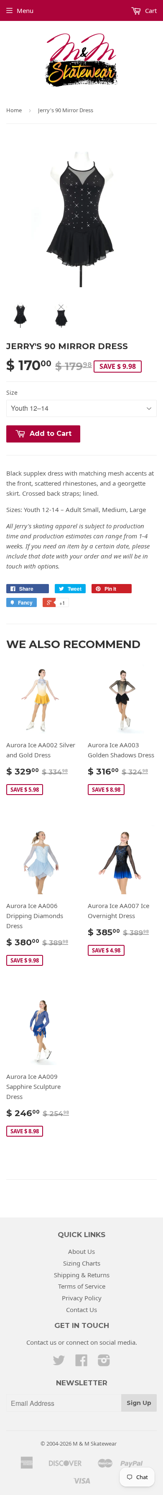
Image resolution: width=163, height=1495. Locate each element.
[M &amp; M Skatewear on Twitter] (59, 1363)
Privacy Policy (82, 1298)
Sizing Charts (81, 1263)
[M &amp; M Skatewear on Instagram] (104, 1363)
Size (12, 392)
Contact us (41, 1342)
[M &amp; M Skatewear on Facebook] (81, 1363)
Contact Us (81, 1309)
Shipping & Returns (82, 1275)
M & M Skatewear (95, 1443)
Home (14, 110)
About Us (81, 1251)
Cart (150, 10)
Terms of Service (81, 1286)
